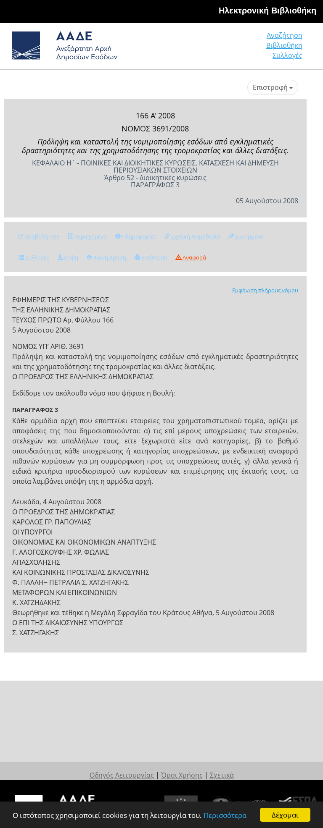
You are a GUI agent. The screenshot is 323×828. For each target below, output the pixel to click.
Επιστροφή (271, 87)
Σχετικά (222, 775)
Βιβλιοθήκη (284, 45)
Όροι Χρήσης (182, 775)
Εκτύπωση (153, 257)
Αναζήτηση (284, 35)
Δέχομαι (285, 815)
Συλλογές (287, 55)
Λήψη (70, 257)
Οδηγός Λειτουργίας (122, 775)
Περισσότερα (225, 815)
